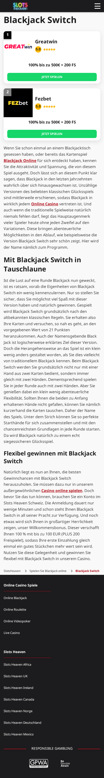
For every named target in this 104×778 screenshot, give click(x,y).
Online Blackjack (15, 598)
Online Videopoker (17, 621)
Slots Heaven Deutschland (22, 722)
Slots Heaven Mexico (19, 734)
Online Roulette (15, 609)
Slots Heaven (14, 652)
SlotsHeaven (12, 571)
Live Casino (12, 633)
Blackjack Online (20, 161)
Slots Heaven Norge (18, 711)
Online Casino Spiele (20, 585)
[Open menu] (97, 6)
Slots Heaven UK (16, 676)
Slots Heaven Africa (17, 664)
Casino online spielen (61, 491)
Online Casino (44, 204)
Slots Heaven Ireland (18, 688)
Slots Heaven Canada (19, 699)
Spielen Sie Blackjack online (48, 571)
